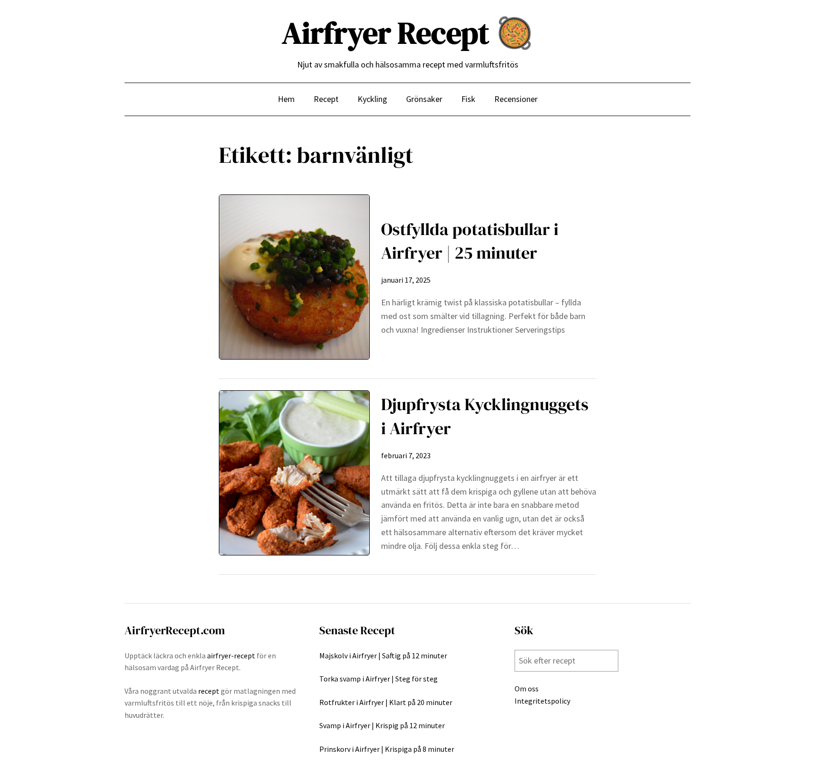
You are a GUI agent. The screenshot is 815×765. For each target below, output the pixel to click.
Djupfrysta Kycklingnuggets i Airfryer (485, 416)
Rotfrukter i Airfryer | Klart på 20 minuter (385, 702)
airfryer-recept (231, 655)
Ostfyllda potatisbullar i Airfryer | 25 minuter (469, 241)
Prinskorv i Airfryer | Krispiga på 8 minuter (386, 749)
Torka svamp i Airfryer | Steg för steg (378, 678)
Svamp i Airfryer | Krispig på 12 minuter (382, 725)
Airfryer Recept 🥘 (407, 32)
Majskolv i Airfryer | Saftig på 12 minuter (383, 655)
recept (208, 691)
